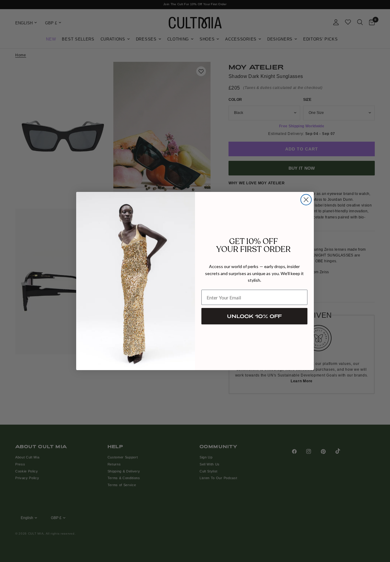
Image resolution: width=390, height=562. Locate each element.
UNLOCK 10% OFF (254, 316)
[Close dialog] (306, 199)
